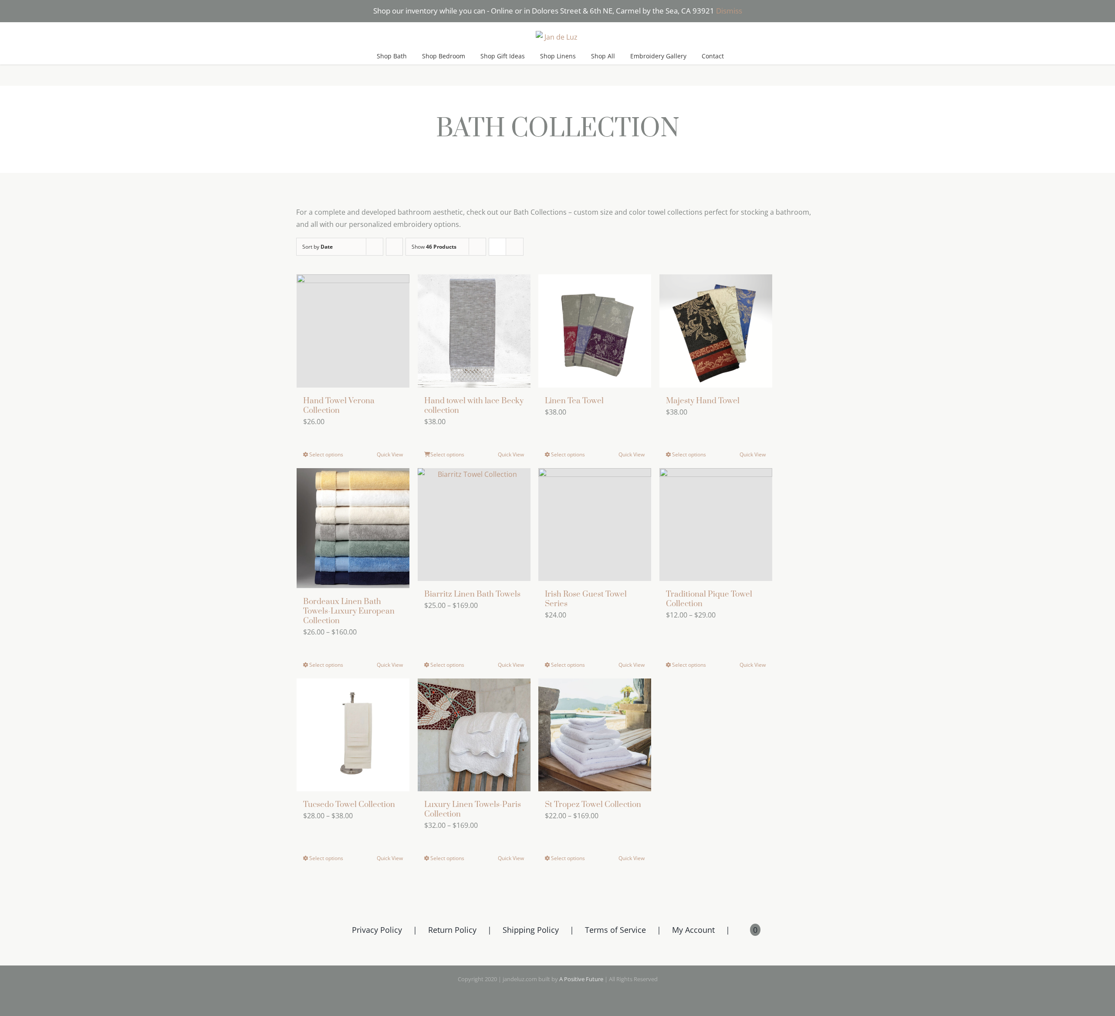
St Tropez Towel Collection (593, 805)
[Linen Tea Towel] (594, 330)
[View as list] (514, 246)
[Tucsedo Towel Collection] (353, 734)
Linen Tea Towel (574, 401)
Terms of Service (615, 930)
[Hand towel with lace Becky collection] (474, 330)
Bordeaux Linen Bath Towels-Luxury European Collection (349, 611)
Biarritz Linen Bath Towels (472, 594)
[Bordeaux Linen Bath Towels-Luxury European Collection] (353, 528)
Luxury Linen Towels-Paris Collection (472, 809)
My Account (693, 930)
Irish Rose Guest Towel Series (586, 599)
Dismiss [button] (729, 11)
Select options (326, 454)
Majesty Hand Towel (703, 401)
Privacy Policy (377, 930)
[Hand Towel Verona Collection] (353, 330)
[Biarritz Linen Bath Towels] (474, 524)
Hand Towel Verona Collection (339, 405)
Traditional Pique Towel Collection (709, 599)
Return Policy (452, 930)
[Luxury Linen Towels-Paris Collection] (474, 734)
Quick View (390, 454)
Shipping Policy (531, 930)
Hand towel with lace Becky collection (474, 405)
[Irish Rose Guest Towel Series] (594, 524)
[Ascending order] (394, 247)
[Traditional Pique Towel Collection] (715, 524)
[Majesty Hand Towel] (715, 330)
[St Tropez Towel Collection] (594, 734)
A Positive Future (581, 979)
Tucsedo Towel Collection (349, 805)
